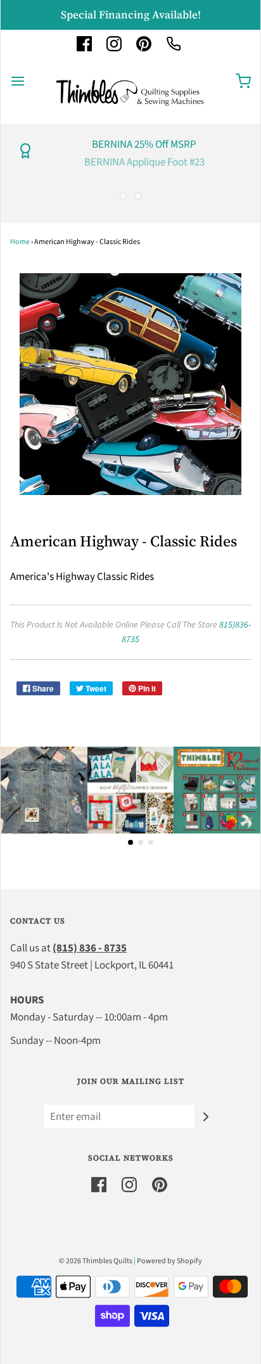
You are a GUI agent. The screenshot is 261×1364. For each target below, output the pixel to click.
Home (20, 241)
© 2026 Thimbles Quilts (95, 1261)
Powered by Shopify (169, 1261)
